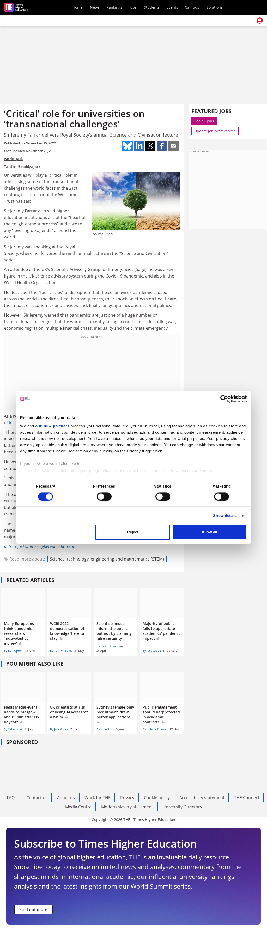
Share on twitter (150, 146)
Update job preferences (215, 130)
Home (77, 7)
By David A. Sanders (109, 646)
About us (66, 798)
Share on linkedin (139, 146)
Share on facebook (162, 146)
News (95, 7)
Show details (225, 515)
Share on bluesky (127, 146)
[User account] (259, 20)
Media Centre (78, 807)
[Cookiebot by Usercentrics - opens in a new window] (224, 399)
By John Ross (105, 729)
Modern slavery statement (127, 807)
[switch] (104, 496)
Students (152, 7)
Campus (192, 7)
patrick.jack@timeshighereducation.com (40, 546)
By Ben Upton (13, 651)
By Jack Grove (152, 651)
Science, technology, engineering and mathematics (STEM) (107, 559)
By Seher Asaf (13, 729)
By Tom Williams (61, 651)
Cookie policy (157, 798)
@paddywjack (28, 166)
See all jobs (204, 121)
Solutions (215, 7)
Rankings (114, 7)
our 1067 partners (52, 426)
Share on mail (173, 146)
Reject (132, 532)
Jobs (133, 7)
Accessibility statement (201, 798)
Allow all (209, 532)
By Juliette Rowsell (155, 729)
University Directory (182, 807)
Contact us (36, 798)
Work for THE (97, 798)
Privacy (127, 798)
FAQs (12, 798)
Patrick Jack (13, 158)
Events (172, 7)
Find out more (33, 909)
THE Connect (246, 798)
